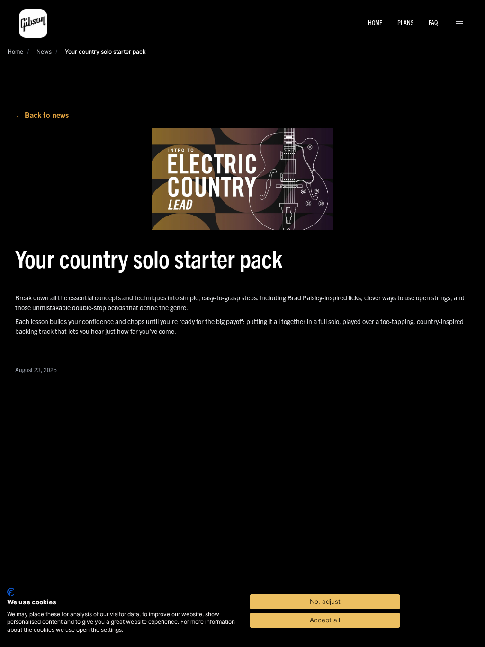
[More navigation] (459, 23)
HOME (375, 22)
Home (15, 51)
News (44, 51)
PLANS (405, 22)
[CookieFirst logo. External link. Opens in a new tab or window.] (10, 592)
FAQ (433, 22)
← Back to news (42, 114)
